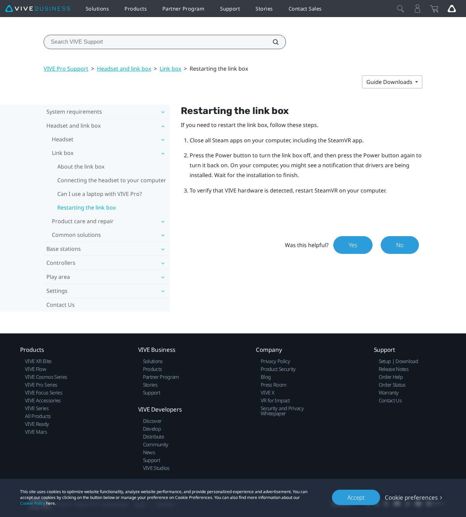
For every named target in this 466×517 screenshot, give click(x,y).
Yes (353, 245)
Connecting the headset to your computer (111, 180)
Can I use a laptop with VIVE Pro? (99, 194)
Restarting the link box (86, 207)
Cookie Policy (32, 503)
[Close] (400, 8)
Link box (170, 68)
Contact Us (60, 304)
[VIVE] (37, 8)
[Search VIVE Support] (272, 42)
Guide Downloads (390, 82)
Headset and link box (124, 68)
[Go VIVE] (451, 8)
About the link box (80, 166)
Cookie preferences (411, 497)
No (400, 245)
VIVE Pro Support (66, 68)
